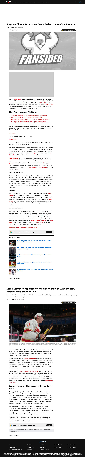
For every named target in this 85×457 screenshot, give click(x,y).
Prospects (16, 435)
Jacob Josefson (42, 167)
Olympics (25, 2)
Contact (42, 444)
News (15, 2)
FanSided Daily (71, 444)
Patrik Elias (12, 133)
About (10, 444)
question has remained (30, 358)
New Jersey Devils (16, 99)
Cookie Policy (57, 447)
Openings (29, 444)
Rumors (20, 2)
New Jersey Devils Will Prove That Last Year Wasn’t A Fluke (26, 117)
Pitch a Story (12, 447)
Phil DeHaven (12, 27)
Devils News (16, 278)
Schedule (31, 2)
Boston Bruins (42, 215)
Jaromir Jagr (34, 220)
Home (10, 278)
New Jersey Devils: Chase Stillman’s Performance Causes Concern (28, 121)
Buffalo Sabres (44, 103)
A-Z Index (29, 449)
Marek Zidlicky (13, 139)
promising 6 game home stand (17, 103)
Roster (42, 2)
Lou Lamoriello (39, 222)
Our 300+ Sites (58, 444)
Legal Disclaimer (71, 447)
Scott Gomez (32, 167)
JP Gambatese (12, 299)
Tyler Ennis (36, 153)
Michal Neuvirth (48, 104)
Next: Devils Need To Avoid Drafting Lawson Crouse (23, 227)
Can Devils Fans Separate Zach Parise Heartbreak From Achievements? (30, 123)
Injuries (47, 2)
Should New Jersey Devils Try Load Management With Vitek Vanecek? (29, 115)
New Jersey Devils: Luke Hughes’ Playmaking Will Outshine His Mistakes (30, 119)
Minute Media (9, 453)
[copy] (17, 30)
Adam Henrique (13, 158)
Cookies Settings (44, 449)
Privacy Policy (30, 447)
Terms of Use (43, 447)
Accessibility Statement (15, 449)
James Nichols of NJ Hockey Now (29, 371)
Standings (37, 2)
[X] (75, 1)
